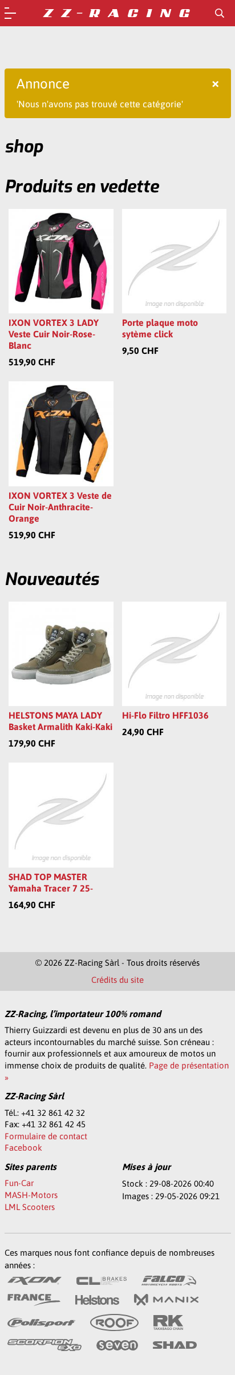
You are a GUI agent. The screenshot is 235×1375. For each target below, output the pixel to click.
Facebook (23, 1147)
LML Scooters (30, 1207)
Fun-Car (19, 1183)
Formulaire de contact (46, 1136)
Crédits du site (117, 980)
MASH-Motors (31, 1195)
